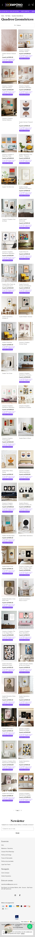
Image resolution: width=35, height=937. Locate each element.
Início (2, 16)
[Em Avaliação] (16, 917)
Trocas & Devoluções (6, 858)
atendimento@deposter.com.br (9, 884)
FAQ (2, 845)
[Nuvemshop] (17, 927)
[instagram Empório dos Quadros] (15, 895)
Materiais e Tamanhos (7, 848)
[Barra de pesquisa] (29, 5)
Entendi (22, 933)
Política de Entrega (6, 855)
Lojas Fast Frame (5, 864)
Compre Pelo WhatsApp (7, 851)
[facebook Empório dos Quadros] (20, 895)
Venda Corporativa (6, 876)
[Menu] (2, 5)
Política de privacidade (7, 861)
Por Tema (7, 16)
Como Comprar (5, 872)
